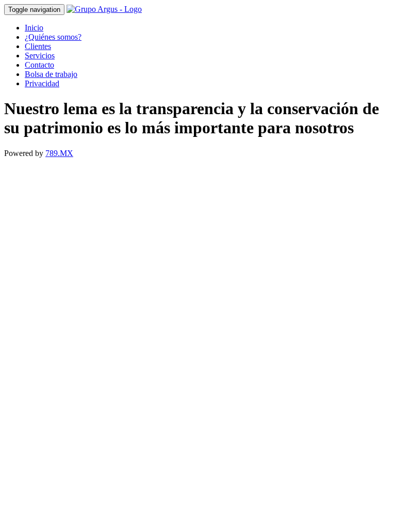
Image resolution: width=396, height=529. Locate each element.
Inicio (34, 27)
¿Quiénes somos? (53, 37)
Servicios (40, 55)
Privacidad (42, 83)
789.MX (59, 153)
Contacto (39, 64)
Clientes (38, 46)
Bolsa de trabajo (51, 74)
